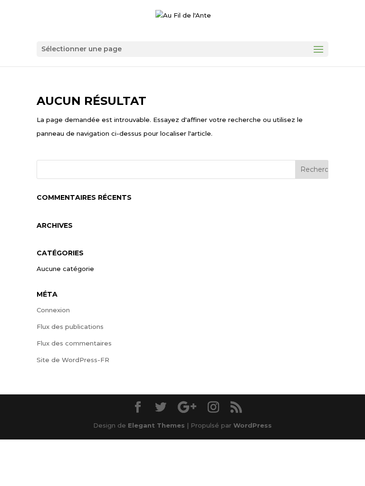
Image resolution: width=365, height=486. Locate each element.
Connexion (53, 310)
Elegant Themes (156, 425)
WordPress (252, 425)
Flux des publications (70, 326)
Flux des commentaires (74, 343)
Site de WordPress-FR (73, 360)
